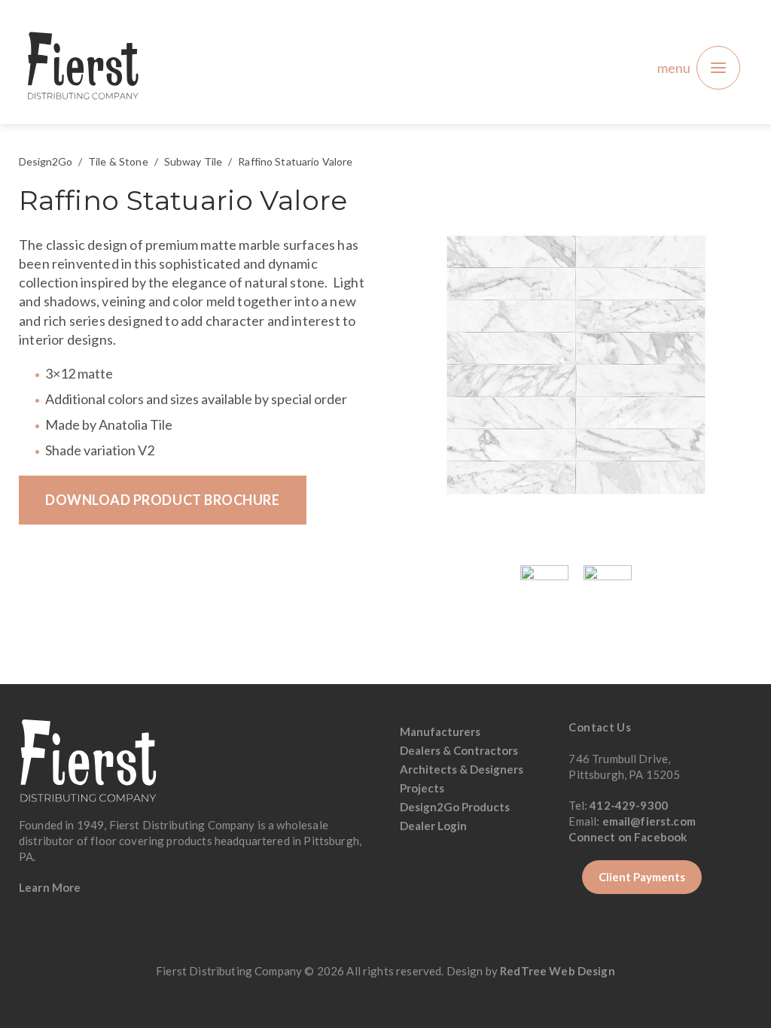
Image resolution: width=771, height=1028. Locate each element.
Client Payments (642, 877)
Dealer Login (433, 825)
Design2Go (45, 161)
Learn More (50, 887)
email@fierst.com (649, 821)
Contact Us (599, 727)
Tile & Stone (118, 161)
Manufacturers (440, 731)
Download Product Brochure (162, 499)
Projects (422, 788)
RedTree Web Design (557, 971)
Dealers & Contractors (459, 750)
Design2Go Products (455, 807)
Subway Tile (193, 161)
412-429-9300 (629, 805)
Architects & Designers (461, 769)
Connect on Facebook (628, 837)
